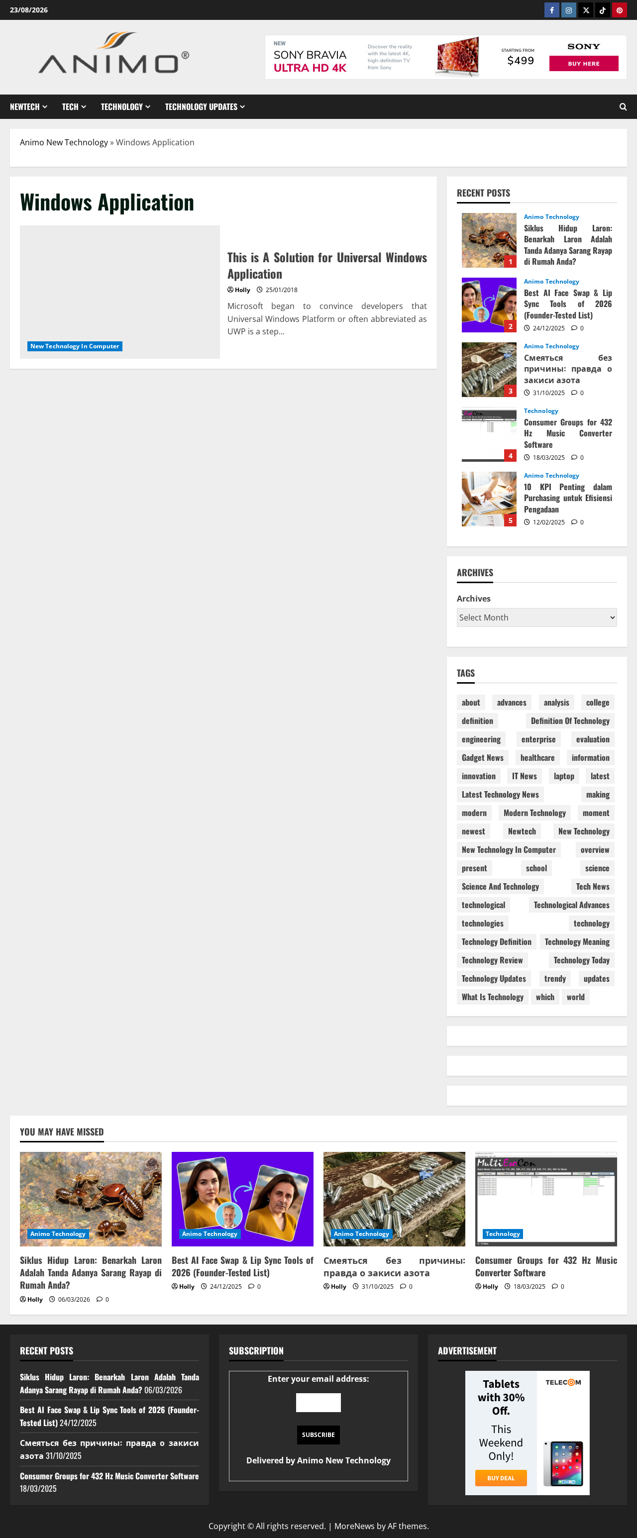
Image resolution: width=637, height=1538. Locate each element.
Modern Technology (535, 813)
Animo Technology (552, 217)
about (471, 702)
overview (595, 849)
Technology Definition (496, 941)
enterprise (539, 739)
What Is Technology (493, 997)
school (536, 868)
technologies (483, 923)
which (545, 997)
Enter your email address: (318, 1419)
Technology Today (582, 960)
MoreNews (354, 1526)
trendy (555, 978)
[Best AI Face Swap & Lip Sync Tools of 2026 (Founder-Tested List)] (243, 1199)
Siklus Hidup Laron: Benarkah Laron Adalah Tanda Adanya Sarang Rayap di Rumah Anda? (489, 240)
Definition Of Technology (570, 720)
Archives (474, 598)
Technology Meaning (577, 941)
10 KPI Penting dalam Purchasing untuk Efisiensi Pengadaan (489, 499)
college (598, 702)
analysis (556, 702)
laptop (564, 776)
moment (596, 813)
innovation (479, 776)
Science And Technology (500, 886)
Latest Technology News (500, 794)
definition (477, 720)
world (576, 997)
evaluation (593, 739)
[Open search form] (623, 106)
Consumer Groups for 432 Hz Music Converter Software (489, 434)
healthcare (538, 757)
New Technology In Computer (74, 346)
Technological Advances (572, 905)
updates (597, 978)
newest (473, 831)
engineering (481, 739)
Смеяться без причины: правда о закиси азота (489, 369)
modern (474, 813)
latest (600, 776)
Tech (70, 106)
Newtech (25, 106)
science (597, 868)
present (474, 868)
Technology (122, 106)
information (591, 757)
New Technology (584, 831)
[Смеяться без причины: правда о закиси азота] (394, 1199)
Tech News (593, 886)
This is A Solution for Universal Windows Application (120, 292)
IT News (524, 776)
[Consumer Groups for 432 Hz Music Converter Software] (546, 1199)
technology (592, 923)
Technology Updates (201, 106)
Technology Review (492, 960)
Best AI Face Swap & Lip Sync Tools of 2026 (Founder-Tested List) (489, 305)
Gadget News (483, 757)
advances (512, 702)
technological (483, 905)
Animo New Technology (64, 142)
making (598, 794)
